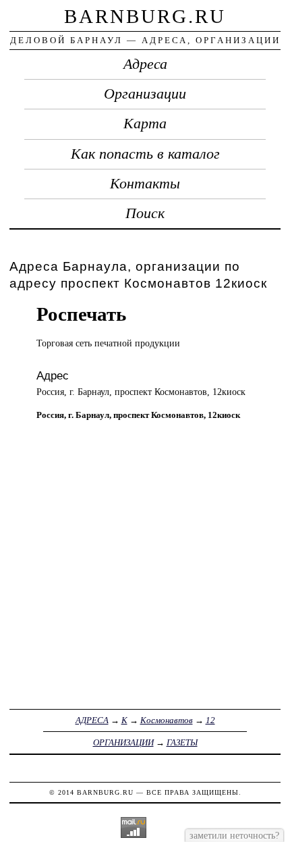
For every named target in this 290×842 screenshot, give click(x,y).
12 (210, 720)
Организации (145, 94)
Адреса (145, 64)
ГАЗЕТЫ (182, 742)
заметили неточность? (234, 835)
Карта (145, 123)
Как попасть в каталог (145, 154)
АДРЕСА (92, 720)
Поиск (145, 213)
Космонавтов (166, 720)
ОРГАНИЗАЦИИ (123, 742)
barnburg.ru (145, 16)
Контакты (145, 184)
